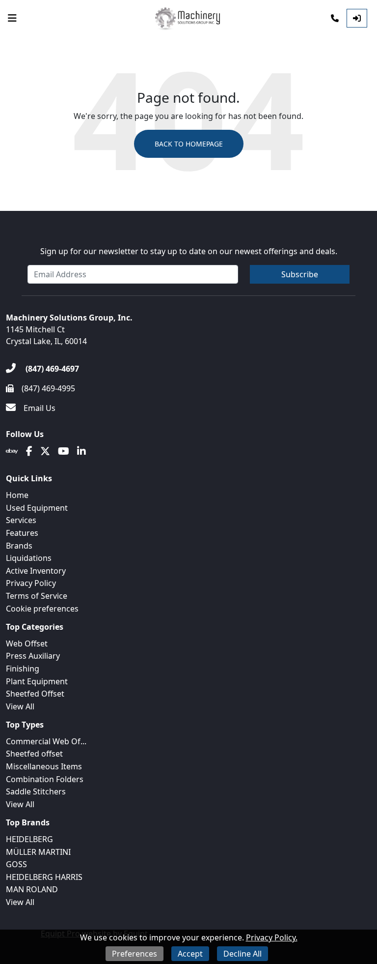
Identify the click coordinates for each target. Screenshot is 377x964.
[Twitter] (45, 451)
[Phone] (335, 18)
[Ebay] (12, 451)
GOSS (16, 864)
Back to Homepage (189, 143)
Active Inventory (36, 570)
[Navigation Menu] (12, 18)
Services (21, 520)
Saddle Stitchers (36, 791)
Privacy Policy (31, 583)
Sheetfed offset (34, 753)
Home (17, 495)
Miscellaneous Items (44, 766)
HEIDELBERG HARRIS (44, 877)
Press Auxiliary (33, 655)
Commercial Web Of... (46, 741)
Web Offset (27, 643)
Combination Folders (44, 779)
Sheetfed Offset (35, 693)
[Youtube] (63, 451)
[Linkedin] (81, 451)
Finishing (22, 668)
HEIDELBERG (29, 839)
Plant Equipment (37, 681)
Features (22, 532)
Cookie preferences (42, 608)
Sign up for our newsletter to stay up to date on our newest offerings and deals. (188, 251)
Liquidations (29, 558)
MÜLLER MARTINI (38, 852)
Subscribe (299, 274)
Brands (19, 545)
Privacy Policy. (271, 937)
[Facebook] (29, 451)
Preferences (134, 953)
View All (20, 706)
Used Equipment (37, 507)
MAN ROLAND (32, 889)
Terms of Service (36, 595)
